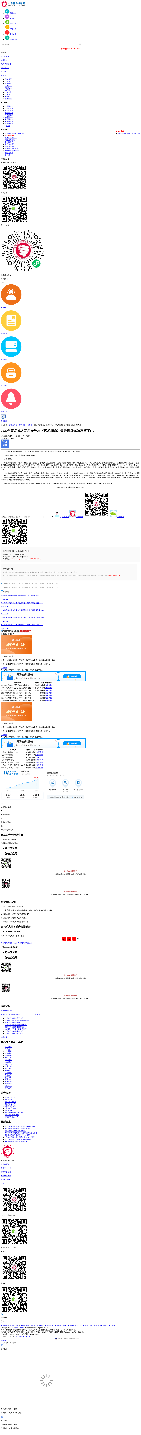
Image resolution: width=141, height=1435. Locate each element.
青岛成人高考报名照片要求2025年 (18, 1135)
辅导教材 (4, 60)
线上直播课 (5, 56)
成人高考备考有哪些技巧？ (15, 1031)
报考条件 (8, 1049)
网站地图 (112, 1325)
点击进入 (38, 1014)
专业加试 (8, 1057)
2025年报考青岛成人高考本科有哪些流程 (20, 1126)
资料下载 (8, 1068)
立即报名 (4, 668)
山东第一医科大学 (12, 1115)
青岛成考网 (13, 425)
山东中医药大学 (11, 1117)
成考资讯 (8, 81)
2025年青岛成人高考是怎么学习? (17, 1128)
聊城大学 (8, 1099)
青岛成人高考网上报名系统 (15, 133)
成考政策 (8, 83)
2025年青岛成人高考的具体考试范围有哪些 (21, 1133)
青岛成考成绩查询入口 (9, 943)
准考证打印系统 (11, 138)
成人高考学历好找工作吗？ (15, 1018)
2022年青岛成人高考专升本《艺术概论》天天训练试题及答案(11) (33, 583)
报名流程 (8, 1047)
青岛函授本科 (88, 1325)
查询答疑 (8, 1077)
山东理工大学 (10, 1110)
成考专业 (8, 92)
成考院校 (8, 90)
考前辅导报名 (10, 135)
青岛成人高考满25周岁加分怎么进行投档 (20, 1137)
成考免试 (8, 1064)
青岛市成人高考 (60, 1325)
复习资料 (4, 71)
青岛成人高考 (6, 1325)
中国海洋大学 (10, 1106)
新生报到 (8, 1081)
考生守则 (8, 1066)
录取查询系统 (10, 144)
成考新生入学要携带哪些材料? (16, 1029)
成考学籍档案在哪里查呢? (10, 1014)
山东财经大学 (10, 1108)
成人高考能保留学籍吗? (13, 1022)
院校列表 (8, 1055)
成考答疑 (8, 86)
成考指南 (8, 88)
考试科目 (8, 1053)
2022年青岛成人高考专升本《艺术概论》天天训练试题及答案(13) (33, 587)
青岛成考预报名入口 (25, 943)
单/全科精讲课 (6, 64)
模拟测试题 (5, 68)
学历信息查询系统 (11, 148)
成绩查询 (8, 1073)
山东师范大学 (10, 1104)
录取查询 (8, 1075)
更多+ (8, 126)
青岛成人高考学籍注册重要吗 (16, 1141)
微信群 (7, 155)
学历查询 (8, 1088)
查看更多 (4, 1037)
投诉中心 (4, 1340)
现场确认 (8, 1062)
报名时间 (8, 1051)
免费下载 (4, 75)
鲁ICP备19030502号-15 (24, 1336)
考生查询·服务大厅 (12, 151)
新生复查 (8, 1079)
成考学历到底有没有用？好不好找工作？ (129, 133)
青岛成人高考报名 (36, 1325)
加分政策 (8, 1060)
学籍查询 (8, 1083)
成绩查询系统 (10, 140)
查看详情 (48, 685)
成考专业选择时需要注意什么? (16, 1025)
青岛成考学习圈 (6, 1011)
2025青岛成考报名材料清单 (15, 1131)
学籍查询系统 (10, 146)
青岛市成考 (49, 1325)
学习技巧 (8, 1086)
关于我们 (15, 1325)
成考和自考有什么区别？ (14, 1033)
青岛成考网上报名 (74, 1325)
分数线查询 (9, 142)
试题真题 (8, 94)
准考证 (7, 1070)
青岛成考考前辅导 (100, 1325)
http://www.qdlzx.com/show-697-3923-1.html (26, 559)
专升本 (29, 425)
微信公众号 (9, 153)
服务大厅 (8, 99)
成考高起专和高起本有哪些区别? (17, 1020)
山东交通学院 (10, 1102)
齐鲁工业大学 (10, 1097)
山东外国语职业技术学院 (14, 1112)
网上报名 (8, 96)
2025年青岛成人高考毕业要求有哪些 (18, 1139)
